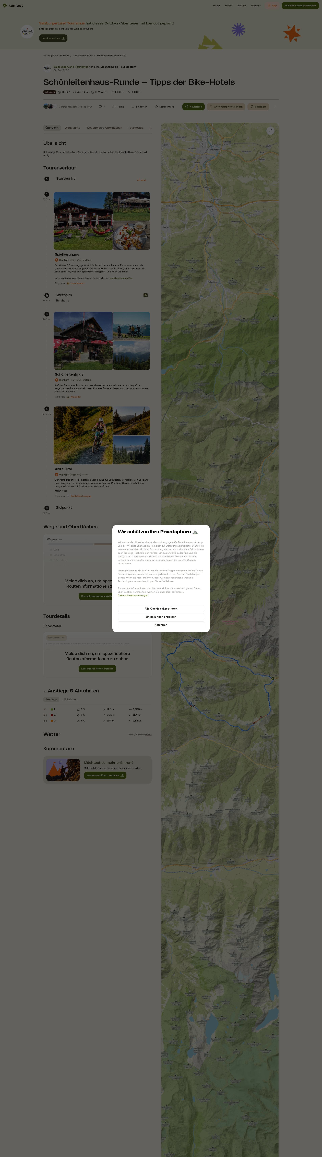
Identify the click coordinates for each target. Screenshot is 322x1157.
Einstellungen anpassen (161, 616)
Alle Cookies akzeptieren (161, 608)
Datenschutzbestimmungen (133, 595)
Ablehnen (161, 624)
